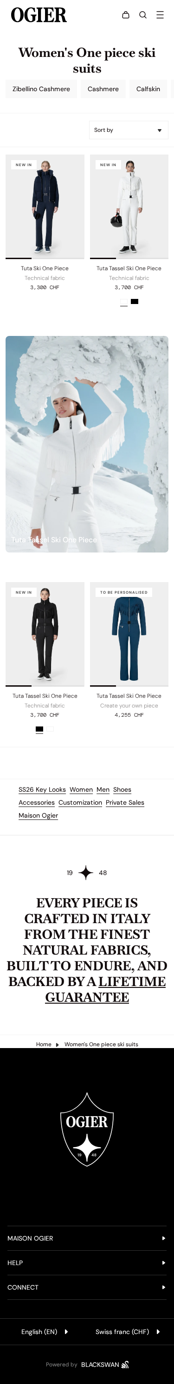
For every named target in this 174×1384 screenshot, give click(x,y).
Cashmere (103, 89)
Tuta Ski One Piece (45, 268)
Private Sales (125, 802)
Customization (80, 802)
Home (44, 1044)
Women (81, 789)
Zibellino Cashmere (41, 89)
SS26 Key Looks (42, 789)
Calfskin (148, 89)
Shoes (122, 789)
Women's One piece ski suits (101, 1044)
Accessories (37, 802)
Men (103, 789)
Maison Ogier (38, 815)
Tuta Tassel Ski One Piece (129, 268)
